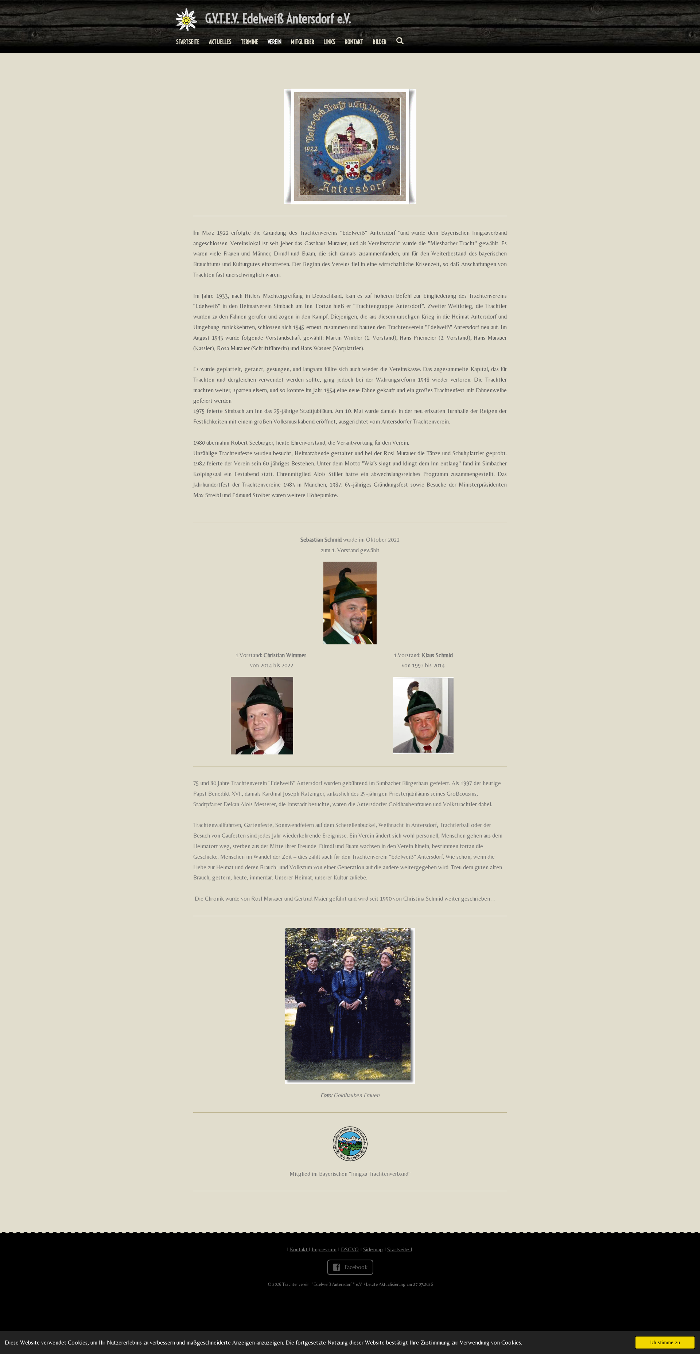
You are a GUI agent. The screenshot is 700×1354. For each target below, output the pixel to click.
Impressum (324, 1249)
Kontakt (299, 1249)
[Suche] (400, 40)
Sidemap (373, 1249)
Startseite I (399, 1249)
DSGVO (350, 1249)
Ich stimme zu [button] (665, 1342)
